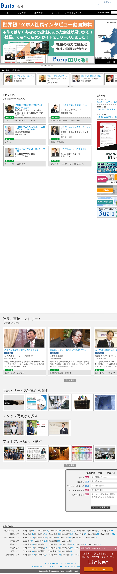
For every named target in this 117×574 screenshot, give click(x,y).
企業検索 (22, 13)
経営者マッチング (73, 13)
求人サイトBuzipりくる (54, 564)
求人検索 (39, 13)
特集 (7, 13)
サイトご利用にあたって (73, 567)
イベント (55, 13)
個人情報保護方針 (39, 567)
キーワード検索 (104, 12)
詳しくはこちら (98, 569)
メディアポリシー (55, 567)
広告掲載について (72, 564)
